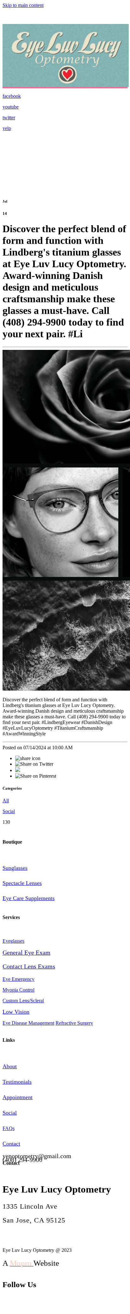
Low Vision (16, 1012)
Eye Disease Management (28, 1023)
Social (9, 811)
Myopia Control (18, 990)
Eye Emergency (18, 979)
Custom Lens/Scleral (23, 1000)
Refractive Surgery (74, 1023)
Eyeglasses (13, 941)
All (6, 800)
